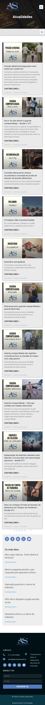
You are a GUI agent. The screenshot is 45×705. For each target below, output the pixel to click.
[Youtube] (29, 539)
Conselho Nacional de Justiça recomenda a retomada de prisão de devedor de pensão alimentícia (20, 175)
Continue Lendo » (11, 89)
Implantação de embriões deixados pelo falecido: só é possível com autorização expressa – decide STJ (22, 458)
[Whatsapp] (23, 539)
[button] (41, 7)
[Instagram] (7, 539)
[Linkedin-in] (18, 539)
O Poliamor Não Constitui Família (19, 220)
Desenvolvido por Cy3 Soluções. (22, 703)
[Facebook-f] (12, 539)
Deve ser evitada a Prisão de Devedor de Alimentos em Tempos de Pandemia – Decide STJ (22, 507)
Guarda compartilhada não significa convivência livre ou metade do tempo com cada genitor (21, 356)
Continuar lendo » (11, 562)
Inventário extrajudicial (14, 262)
